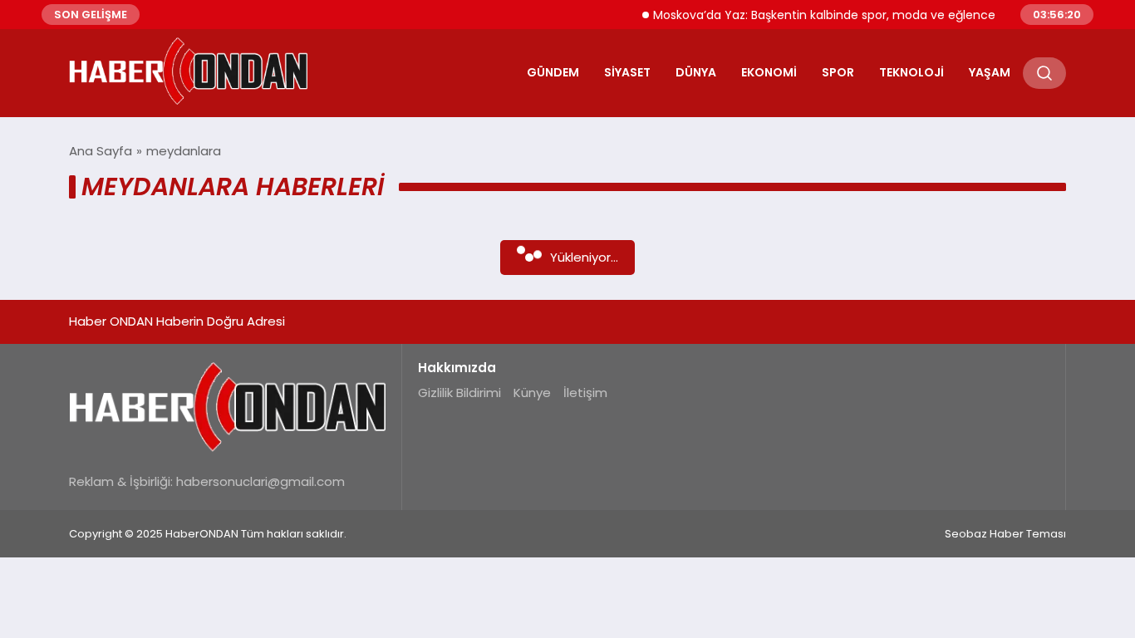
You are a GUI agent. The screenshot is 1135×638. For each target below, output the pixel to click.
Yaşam (989, 72)
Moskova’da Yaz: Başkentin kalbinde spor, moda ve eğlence (817, 15)
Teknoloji (911, 72)
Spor (838, 72)
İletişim (585, 392)
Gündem (553, 72)
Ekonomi (769, 72)
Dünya (696, 72)
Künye (532, 392)
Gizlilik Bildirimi (459, 392)
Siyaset (627, 72)
